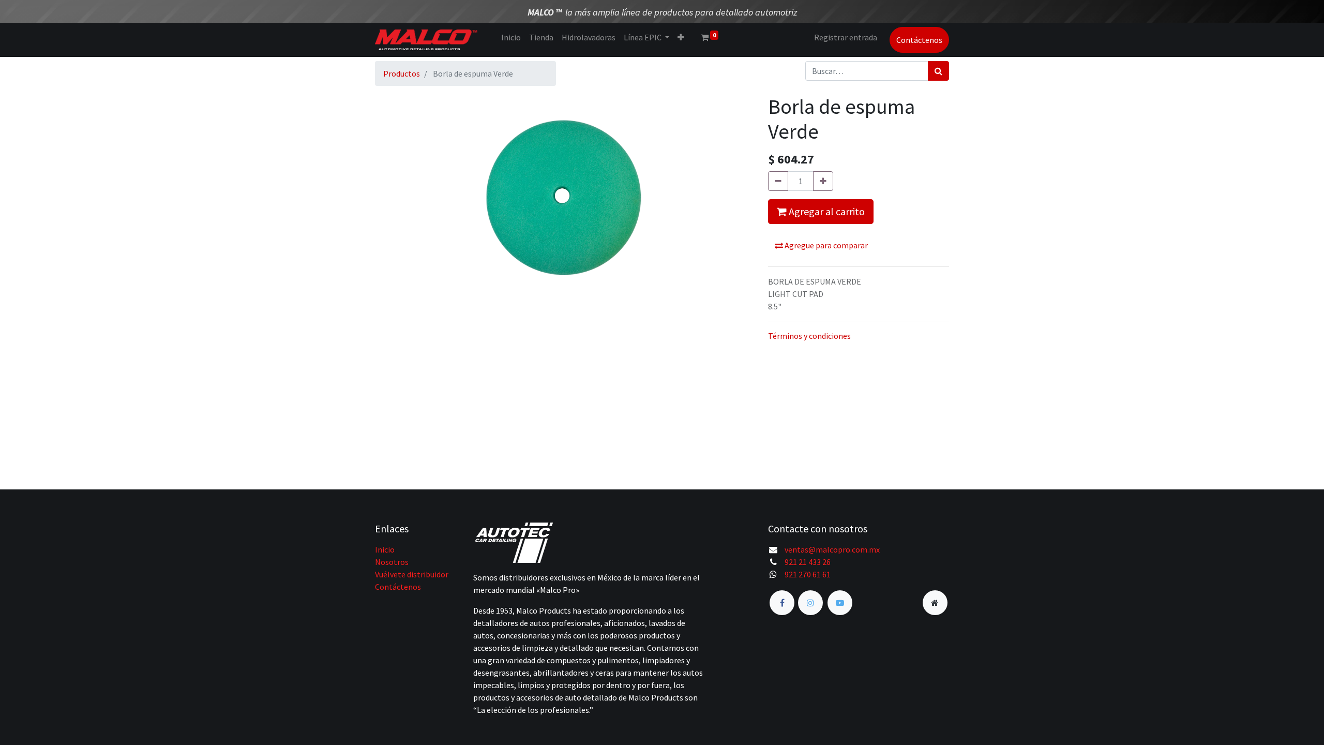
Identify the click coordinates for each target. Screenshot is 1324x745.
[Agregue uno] (823, 181)
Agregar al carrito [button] (826, 211)
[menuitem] (511, 37)
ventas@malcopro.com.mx (832, 549)
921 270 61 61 (808, 574)
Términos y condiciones (809, 336)
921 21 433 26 (808, 562)
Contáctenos (919, 40)
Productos (401, 73)
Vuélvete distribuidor (411, 574)
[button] (680, 37)
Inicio (385, 549)
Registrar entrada (845, 37)
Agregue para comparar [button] (825, 245)
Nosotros (392, 562)
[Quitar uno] (778, 181)
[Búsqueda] (938, 71)
